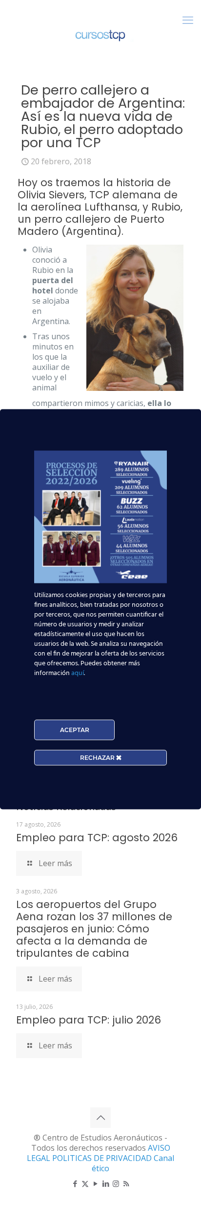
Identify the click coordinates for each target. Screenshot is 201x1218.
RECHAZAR (98, 757)
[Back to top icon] (100, 1117)
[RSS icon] (126, 1183)
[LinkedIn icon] (105, 1183)
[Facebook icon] (75, 1183)
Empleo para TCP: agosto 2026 (97, 838)
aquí (77, 672)
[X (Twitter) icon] (85, 1183)
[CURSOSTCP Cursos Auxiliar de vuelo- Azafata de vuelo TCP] (100, 34)
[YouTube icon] (95, 1183)
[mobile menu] (188, 19)
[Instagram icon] (116, 1183)
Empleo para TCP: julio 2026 (88, 1020)
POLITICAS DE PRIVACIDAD (103, 1158)
